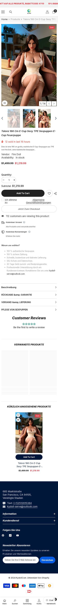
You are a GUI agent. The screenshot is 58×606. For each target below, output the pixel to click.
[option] (29, 65)
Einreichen (47, 560)
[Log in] (47, 11)
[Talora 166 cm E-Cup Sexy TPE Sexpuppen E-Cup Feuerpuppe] (29, 432)
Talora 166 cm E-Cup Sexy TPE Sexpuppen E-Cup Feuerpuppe (29, 465)
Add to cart (23, 193)
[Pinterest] (3, 535)
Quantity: (6, 174)
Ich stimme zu (11, 201)
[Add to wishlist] (49, 193)
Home (4, 19)
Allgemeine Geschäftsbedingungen (38, 201)
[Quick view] (18, 420)
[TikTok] (10, 535)
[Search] (10, 12)
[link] (14, 389)
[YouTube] (18, 535)
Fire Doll (16, 154)
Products (15, 19)
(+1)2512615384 (22, 503)
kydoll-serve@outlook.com (22, 506)
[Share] (55, 193)
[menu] (3, 12)
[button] (49, 103)
